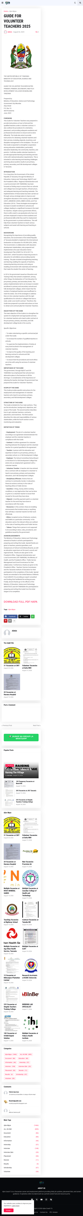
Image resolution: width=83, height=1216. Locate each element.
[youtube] (41, 1199)
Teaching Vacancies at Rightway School (11, 921)
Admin (14, 631)
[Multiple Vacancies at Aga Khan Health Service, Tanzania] (12, 936)
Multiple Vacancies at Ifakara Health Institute (30, 1035)
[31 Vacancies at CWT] (12, 655)
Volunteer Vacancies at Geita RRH (29, 666)
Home (6, 11)
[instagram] (46, 1199)
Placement (10, 1070)
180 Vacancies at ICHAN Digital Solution (10, 1035)
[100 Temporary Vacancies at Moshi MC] (9, 783)
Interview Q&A (25, 1066)
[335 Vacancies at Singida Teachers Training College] (9, 802)
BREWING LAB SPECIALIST (27, 1005)
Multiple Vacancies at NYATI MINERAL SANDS (11, 890)
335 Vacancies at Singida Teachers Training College (24, 801)
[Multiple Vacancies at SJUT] (30, 936)
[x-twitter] (37, 1199)
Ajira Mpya (12, 11)
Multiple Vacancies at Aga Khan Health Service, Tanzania (11, 948)
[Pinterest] (5, 621)
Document (10, 1058)
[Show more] (14, 621)
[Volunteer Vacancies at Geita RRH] (30, 655)
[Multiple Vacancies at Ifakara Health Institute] (30, 1023)
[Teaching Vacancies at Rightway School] (12, 909)
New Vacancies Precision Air (27, 863)
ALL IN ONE (26, 1054)
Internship (24, 1062)
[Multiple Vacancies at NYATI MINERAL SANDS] (12, 878)
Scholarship (21, 1074)
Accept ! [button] (8, 1210)
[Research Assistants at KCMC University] (30, 965)
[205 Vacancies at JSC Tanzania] (9, 793)
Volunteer (10, 1078)
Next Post (36, 725)
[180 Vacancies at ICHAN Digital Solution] (12, 1023)
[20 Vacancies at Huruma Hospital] (12, 682)
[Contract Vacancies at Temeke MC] (30, 909)
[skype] (51, 1199)
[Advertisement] (62, 24)
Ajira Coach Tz (47, 1208)
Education (23, 1058)
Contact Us (43, 1212)
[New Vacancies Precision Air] (30, 851)
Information (10, 1062)
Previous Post (7, 725)
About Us (35, 1212)
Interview (10, 1066)
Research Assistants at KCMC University (29, 976)
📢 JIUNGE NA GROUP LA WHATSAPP (21, 737)
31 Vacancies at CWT (11, 665)
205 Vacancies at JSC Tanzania (26, 791)
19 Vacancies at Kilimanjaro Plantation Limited (12, 977)
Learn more (15, 1206)
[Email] (10, 621)
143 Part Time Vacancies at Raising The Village (18, 771)
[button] (2, 3)
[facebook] (32, 1199)
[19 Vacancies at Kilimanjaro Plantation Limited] (12, 965)
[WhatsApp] (33, 616)
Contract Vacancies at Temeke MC (30, 921)
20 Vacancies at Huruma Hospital (10, 693)
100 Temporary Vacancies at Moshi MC (25, 782)
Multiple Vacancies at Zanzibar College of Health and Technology (30, 892)
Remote (23, 1070)
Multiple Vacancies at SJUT (30, 947)
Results (9, 1074)
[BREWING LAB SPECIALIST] (30, 994)
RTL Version (54, 1212)
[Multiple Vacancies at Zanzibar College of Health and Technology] (30, 878)
